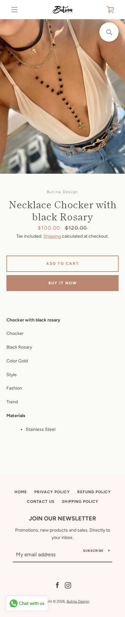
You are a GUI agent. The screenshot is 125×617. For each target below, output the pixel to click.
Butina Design (78, 601)
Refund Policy (94, 492)
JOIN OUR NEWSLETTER (62, 518)
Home (20, 492)
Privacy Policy (52, 492)
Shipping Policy (80, 501)
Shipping (52, 236)
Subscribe (93, 551)
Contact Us (40, 501)
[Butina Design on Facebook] (57, 585)
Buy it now (62, 283)
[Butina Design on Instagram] (68, 585)
